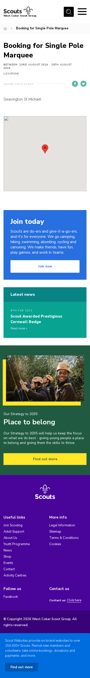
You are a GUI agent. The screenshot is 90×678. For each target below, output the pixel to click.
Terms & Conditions (64, 538)
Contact (9, 569)
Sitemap (55, 531)
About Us (10, 538)
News (8, 550)
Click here (74, 600)
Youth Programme (17, 544)
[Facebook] (75, 84)
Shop (7, 556)
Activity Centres (15, 575)
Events (8, 563)
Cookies (55, 544)
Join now (45, 266)
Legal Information (62, 525)
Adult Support (14, 531)
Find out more (45, 459)
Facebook (11, 597)
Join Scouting (13, 525)
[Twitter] (83, 84)
